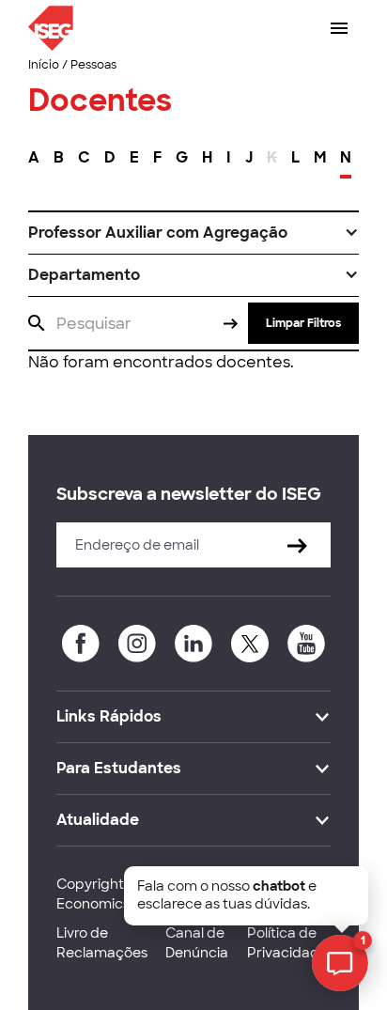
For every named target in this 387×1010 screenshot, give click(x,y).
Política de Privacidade (287, 943)
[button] (193, 233)
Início (43, 64)
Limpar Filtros (303, 323)
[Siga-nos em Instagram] (137, 643)
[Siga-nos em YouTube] (306, 643)
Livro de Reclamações (101, 943)
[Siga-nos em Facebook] (81, 643)
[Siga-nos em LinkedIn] (193, 643)
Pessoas (93, 64)
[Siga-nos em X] (250, 643)
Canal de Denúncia (196, 943)
